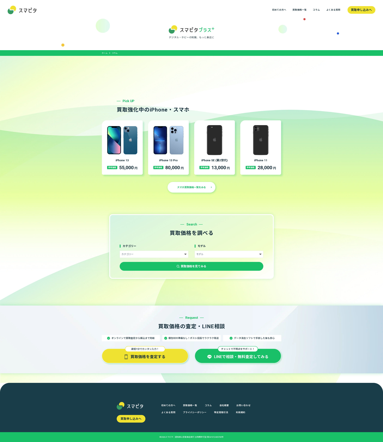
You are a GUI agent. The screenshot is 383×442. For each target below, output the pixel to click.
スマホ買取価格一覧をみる (191, 187)
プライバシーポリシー (194, 412)
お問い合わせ (243, 405)
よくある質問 (333, 10)
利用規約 (240, 412)
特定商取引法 (221, 412)
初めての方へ (279, 10)
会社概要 (224, 405)
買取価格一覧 (299, 10)
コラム (316, 10)
